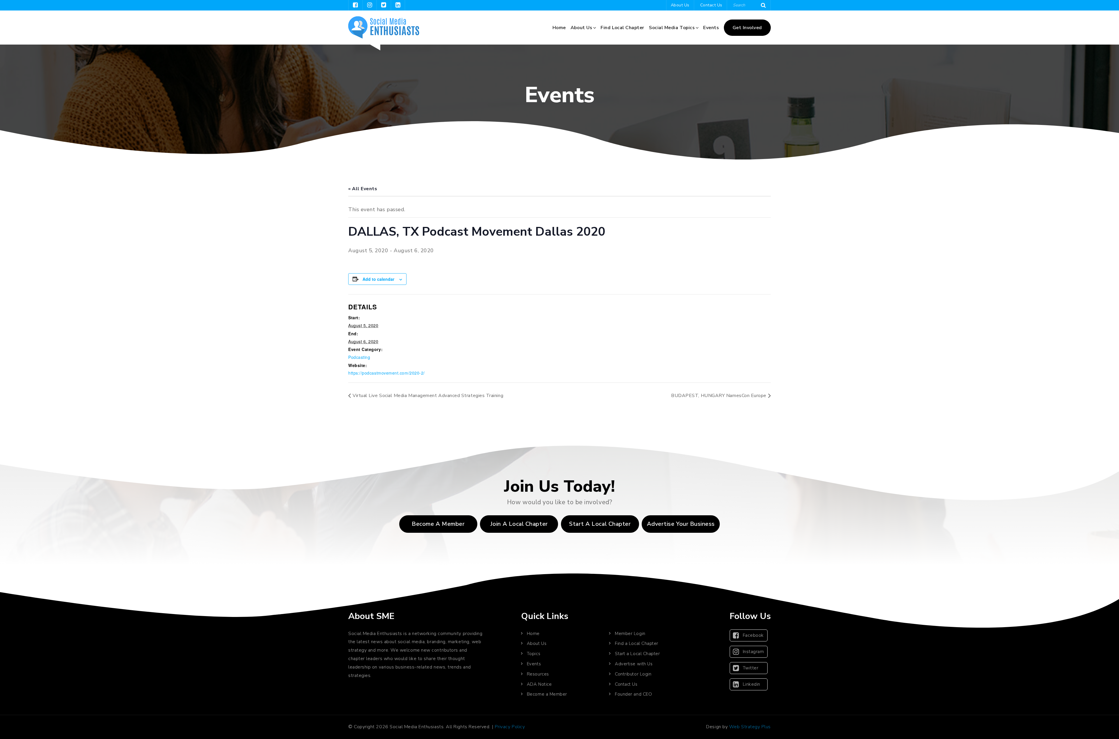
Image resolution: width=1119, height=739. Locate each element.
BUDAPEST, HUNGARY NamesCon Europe (718, 395)
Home (559, 27)
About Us (680, 5)
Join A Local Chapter (519, 524)
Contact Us (711, 5)
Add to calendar (378, 279)
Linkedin (751, 684)
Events (711, 27)
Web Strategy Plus (750, 727)
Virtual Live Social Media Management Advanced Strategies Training (428, 395)
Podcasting (359, 357)
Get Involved (747, 27)
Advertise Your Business (681, 524)
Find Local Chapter (622, 27)
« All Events (362, 189)
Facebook (753, 635)
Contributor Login (633, 674)
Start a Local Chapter (637, 654)
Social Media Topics (672, 27)
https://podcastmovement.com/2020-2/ (386, 373)
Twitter (751, 668)
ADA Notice (539, 684)
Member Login (630, 633)
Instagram (753, 651)
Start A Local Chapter (600, 524)
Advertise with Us (633, 664)
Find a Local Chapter (636, 643)
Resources (538, 674)
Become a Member (438, 524)
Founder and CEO (633, 694)
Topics (533, 654)
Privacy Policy (510, 727)
